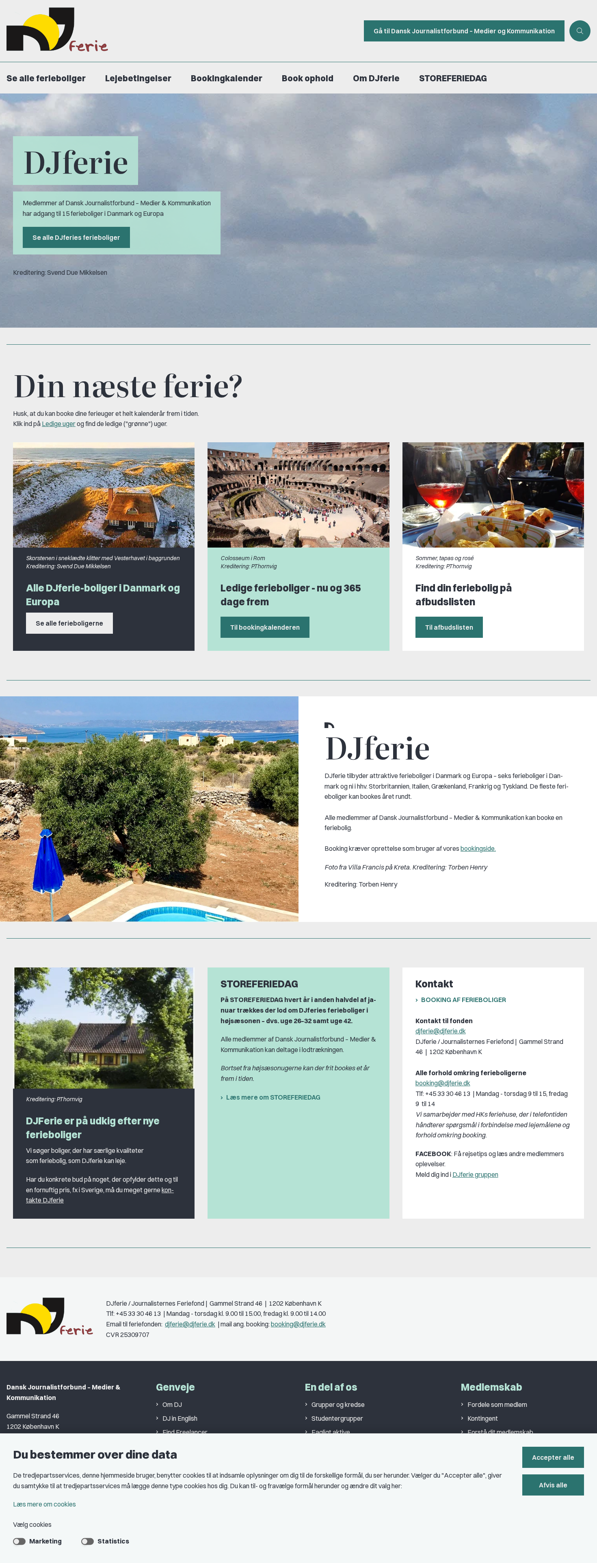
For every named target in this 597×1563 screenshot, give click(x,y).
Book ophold (307, 78)
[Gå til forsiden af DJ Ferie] (179, 31)
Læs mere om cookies (44, 1504)
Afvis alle (553, 1485)
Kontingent (482, 1418)
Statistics (113, 1541)
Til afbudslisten (449, 627)
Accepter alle (553, 1457)
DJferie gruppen (475, 1174)
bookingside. (478, 848)
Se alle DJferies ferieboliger (76, 237)
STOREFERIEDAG (453, 78)
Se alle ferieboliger (46, 78)
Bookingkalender (226, 78)
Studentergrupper (337, 1418)
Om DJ (172, 1404)
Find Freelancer (185, 1432)
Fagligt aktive (330, 1432)
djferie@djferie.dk (440, 1031)
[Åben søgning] (580, 30)
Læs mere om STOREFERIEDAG (273, 1097)
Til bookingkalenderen (265, 627)
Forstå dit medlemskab (500, 1432)
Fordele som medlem (497, 1404)
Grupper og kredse (338, 1404)
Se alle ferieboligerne (69, 623)
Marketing (45, 1541)
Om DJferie (376, 78)
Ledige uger (59, 424)
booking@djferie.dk (442, 1083)
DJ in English (179, 1418)
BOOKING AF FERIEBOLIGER (463, 1000)
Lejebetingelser (138, 78)
